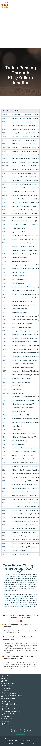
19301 (4, 448)
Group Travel (7, 685)
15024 (4, 334)
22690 (4, 503)
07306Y (4, 191)
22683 (4, 492)
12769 (4, 309)
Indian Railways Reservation (12, 709)
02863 (4, 125)
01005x (4, 114)
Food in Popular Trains (10, 704)
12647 (4, 279)
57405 (4, 547)
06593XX (5, 166)
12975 (4, 323)
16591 (4, 386)
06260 (4, 140)
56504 (4, 539)
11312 (4, 239)
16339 (4, 345)
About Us (6, 676)
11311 (4, 235)
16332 (4, 342)
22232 (4, 474)
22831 (4, 521)
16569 (4, 364)
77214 (4, 554)
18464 (4, 444)
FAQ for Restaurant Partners (12, 695)
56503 (4, 536)
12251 (4, 257)
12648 (4, 283)
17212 (4, 415)
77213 (4, 550)
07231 (4, 180)
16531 (4, 353)
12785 (4, 316)
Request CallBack (9, 698)
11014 (4, 224)
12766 (4, 305)
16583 (4, 378)
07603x (4, 195)
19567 (4, 455)
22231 (4, 470)
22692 (4, 510)
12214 (4, 254)
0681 (4, 169)
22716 (4, 517)
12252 (4, 261)
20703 (4, 463)
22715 (4, 514)
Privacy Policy (11, 743)
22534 (4, 481)
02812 (4, 122)
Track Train (7, 706)
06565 (4, 158)
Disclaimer (31, 743)
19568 (4, 459)
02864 (4, 129)
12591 (4, 265)
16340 (4, 349)
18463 (4, 441)
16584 (4, 382)
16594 (4, 400)
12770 (4, 312)
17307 (4, 426)
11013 (4, 221)
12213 (4, 250)
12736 (4, 298)
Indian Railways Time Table (12, 711)
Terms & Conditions (21, 743)
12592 (4, 268)
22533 (4, 477)
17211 (4, 411)
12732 (4, 290)
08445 (4, 213)
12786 (4, 320)
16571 (4, 371)
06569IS (5, 162)
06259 (4, 136)
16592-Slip (5, 393)
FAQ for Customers (9, 693)
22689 (4, 499)
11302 (4, 232)
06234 (4, 133)
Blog (5, 681)
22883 (4, 528)
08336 (4, 210)
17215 (4, 419)
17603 (4, 433)
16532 (4, 356)
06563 (4, 151)
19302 (4, 452)
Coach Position (8, 724)
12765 (4, 301)
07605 (4, 199)
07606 (4, 202)
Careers (6, 678)
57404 (4, 543)
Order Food (7, 701)
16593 (4, 397)
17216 (4, 422)
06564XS (5, 155)
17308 (4, 430)
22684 (4, 496)
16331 (4, 338)
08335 (4, 206)
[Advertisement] (20, 20)
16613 (4, 404)
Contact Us (7, 688)
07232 (4, 184)
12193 (4, 243)
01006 (4, 118)
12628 (4, 276)
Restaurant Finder (9, 719)
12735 (4, 294)
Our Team (6, 716)
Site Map (6, 690)
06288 (4, 144)
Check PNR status (9, 714)
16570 (4, 367)
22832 (4, 525)
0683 (4, 173)
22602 (4, 488)
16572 (4, 375)
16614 (4, 408)
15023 (4, 331)
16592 (4, 389)
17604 (4, 437)
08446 (4, 217)
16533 (4, 360)
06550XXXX (6, 147)
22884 (4, 532)
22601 (4, 484)
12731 (4, 287)
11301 (4, 228)
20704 (4, 466)
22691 (4, 507)
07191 (4, 177)
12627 (4, 272)
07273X (4, 188)
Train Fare (6, 721)
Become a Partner (9, 683)
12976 (4, 327)
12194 (4, 246)
